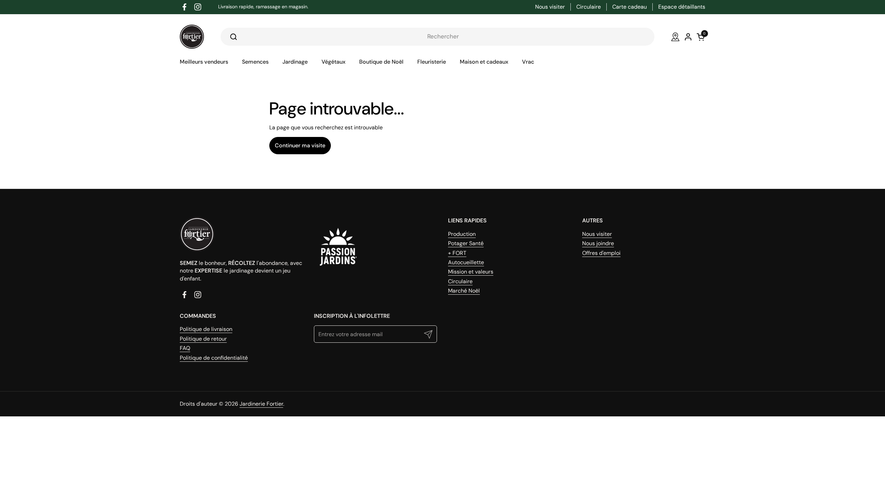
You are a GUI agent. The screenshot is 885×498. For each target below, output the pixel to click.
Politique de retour (203, 338)
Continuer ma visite (300, 145)
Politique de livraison (206, 329)
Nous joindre (598, 243)
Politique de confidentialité (214, 357)
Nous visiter (597, 234)
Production (462, 234)
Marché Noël (464, 290)
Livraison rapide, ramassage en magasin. (263, 6)
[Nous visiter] (675, 37)
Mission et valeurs (470, 271)
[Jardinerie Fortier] (192, 37)
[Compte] (688, 37)
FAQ (185, 348)
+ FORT (457, 253)
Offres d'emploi (601, 253)
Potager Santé (466, 243)
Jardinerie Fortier (261, 403)
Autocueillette (466, 262)
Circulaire (460, 281)
